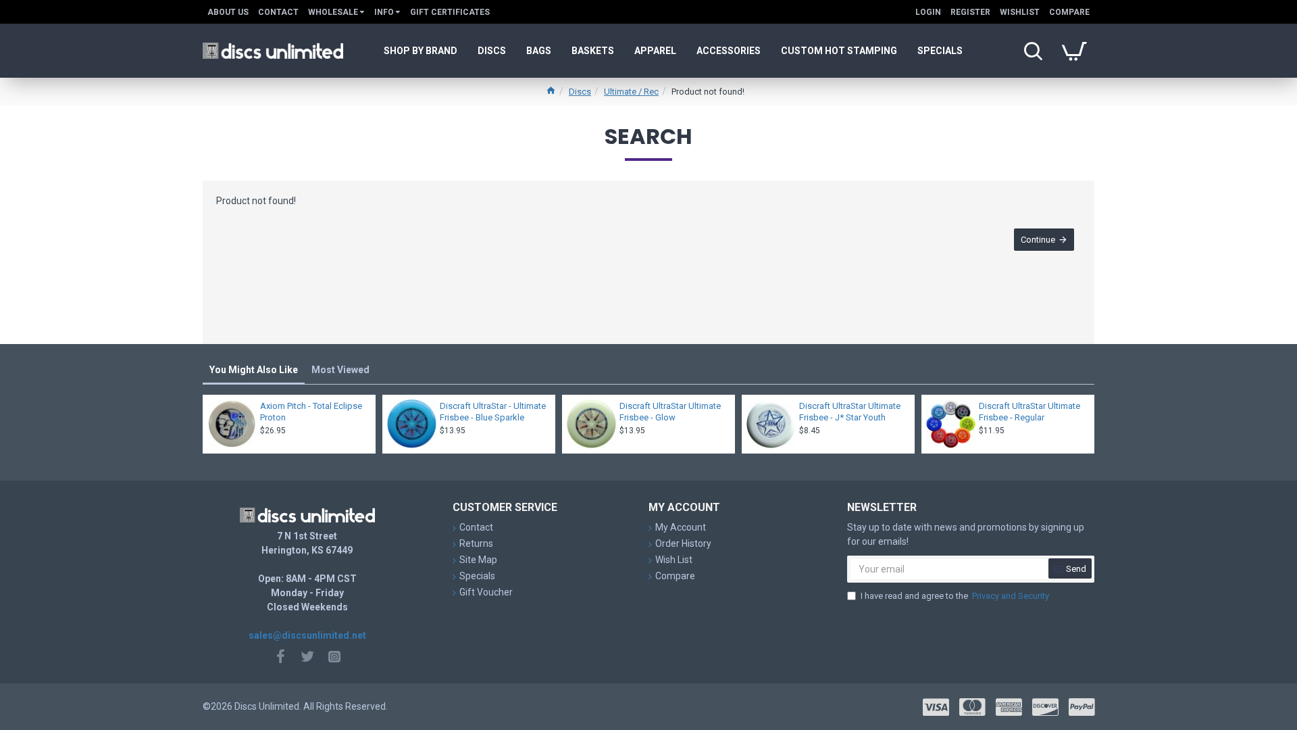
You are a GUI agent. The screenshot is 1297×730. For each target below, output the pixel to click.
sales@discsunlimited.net (307, 635)
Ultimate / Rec (631, 92)
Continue (1038, 240)
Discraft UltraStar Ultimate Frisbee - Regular (1029, 411)
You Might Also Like (253, 369)
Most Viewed (340, 369)
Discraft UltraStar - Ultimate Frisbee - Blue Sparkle (493, 411)
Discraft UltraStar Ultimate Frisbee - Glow (670, 411)
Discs (580, 92)
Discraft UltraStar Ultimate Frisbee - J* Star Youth (849, 411)
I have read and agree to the (955, 596)
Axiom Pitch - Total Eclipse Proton (311, 411)
